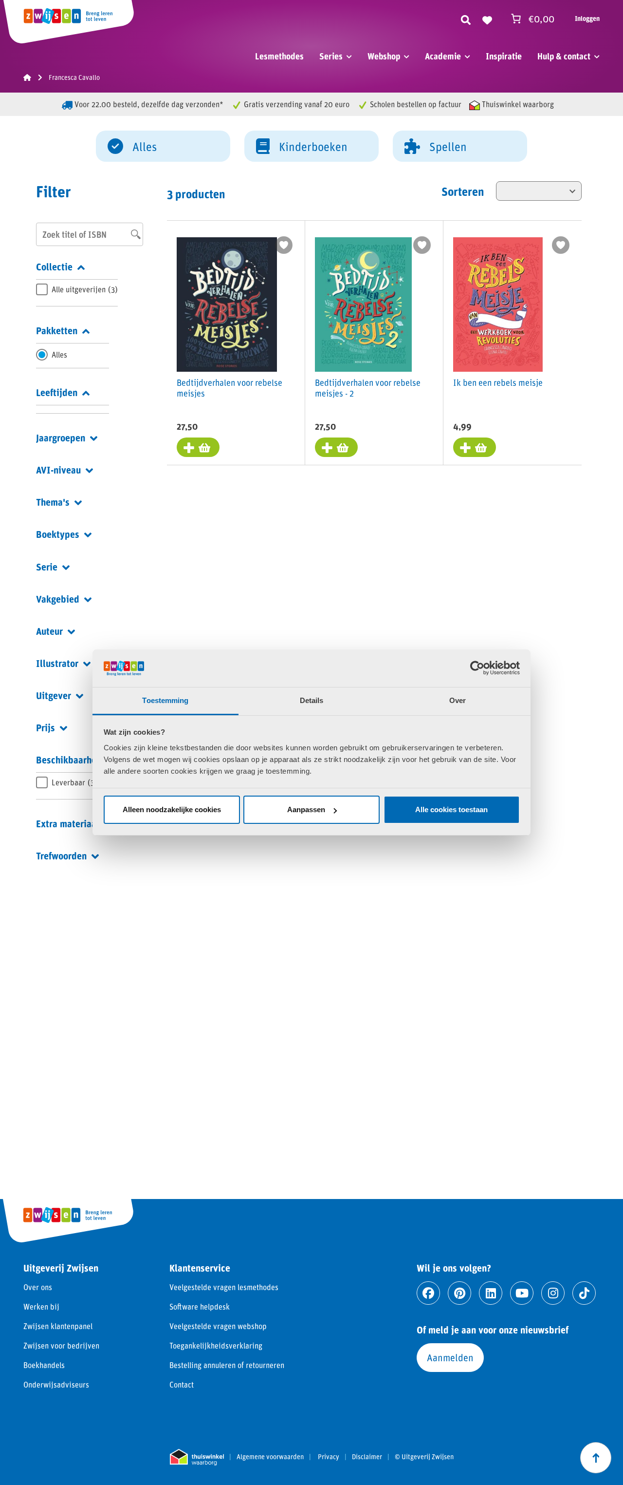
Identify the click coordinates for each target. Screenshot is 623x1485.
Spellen (448, 146)
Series (331, 56)
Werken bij (41, 1306)
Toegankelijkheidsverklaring (215, 1345)
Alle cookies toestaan (451, 809)
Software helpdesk (199, 1306)
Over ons (37, 1287)
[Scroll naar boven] (595, 1457)
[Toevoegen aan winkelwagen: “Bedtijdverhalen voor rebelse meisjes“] (198, 447)
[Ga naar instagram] (553, 1293)
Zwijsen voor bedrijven (61, 1345)
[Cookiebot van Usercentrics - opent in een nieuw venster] (477, 668)
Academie (443, 56)
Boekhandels (44, 1365)
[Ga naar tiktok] (584, 1293)
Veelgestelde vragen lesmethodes (223, 1287)
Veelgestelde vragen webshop (218, 1326)
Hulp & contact (563, 56)
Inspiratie (504, 56)
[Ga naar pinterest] (459, 1293)
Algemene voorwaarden (270, 1456)
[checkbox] (77, 289)
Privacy (328, 1456)
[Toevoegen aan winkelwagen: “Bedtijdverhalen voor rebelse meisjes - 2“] (336, 447)
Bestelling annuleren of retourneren (226, 1365)
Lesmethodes (279, 56)
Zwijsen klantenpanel (57, 1326)
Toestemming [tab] (165, 700)
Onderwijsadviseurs (56, 1384)
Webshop (383, 56)
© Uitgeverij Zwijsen (424, 1456)
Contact (181, 1384)
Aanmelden (450, 1357)
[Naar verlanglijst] (487, 18)
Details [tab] (312, 700)
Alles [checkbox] (59, 354)
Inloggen (587, 18)
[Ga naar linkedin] (490, 1293)
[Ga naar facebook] (428, 1293)
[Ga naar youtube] (521, 1293)
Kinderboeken (313, 146)
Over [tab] (457, 700)
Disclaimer (367, 1456)
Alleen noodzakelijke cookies (172, 809)
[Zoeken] (466, 18)
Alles (144, 146)
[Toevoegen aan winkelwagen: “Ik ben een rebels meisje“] (474, 447)
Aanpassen (306, 809)
